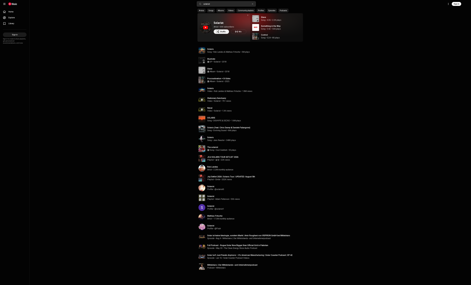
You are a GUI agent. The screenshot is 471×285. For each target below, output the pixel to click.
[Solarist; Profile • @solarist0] (251, 188)
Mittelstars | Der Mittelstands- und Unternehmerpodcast (246, 238)
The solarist (212, 147)
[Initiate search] (200, 4)
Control (264, 35)
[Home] (12, 3)
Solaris (210, 49)
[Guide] (4, 3)
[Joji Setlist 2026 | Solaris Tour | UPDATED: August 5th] (251, 178)
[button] (256, 19)
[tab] (201, 11)
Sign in (456, 4)
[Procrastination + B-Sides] (251, 80)
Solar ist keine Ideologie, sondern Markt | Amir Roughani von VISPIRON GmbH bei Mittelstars (248, 235)
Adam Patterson (222, 199)
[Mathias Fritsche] (251, 217)
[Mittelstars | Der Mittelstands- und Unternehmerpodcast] (251, 266)
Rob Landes (218, 52)
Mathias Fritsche (233, 52)
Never (210, 108)
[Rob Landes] (251, 168)
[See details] (247, 15)
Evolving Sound (219, 130)
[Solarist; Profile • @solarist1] (251, 207)
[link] (14, 12)
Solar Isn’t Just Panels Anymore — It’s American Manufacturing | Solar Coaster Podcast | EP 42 (249, 255)
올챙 (217, 160)
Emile (217, 179)
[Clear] (253, 4)
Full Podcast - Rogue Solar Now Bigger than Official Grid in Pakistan (237, 245)
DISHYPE (217, 120)
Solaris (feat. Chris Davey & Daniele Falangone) (228, 127)
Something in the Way (271, 26)
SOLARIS (211, 118)
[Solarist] (205, 27)
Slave (263, 17)
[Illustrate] (251, 60)
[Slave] (251, 70)
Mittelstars (221, 268)
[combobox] (229, 3)
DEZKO (227, 120)
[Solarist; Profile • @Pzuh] (251, 227)
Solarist (218, 23)
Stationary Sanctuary (216, 98)
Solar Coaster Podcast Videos (236, 258)
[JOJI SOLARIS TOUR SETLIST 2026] (251, 158)
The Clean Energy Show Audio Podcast (240, 248)
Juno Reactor (219, 140)
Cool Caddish (221, 150)
